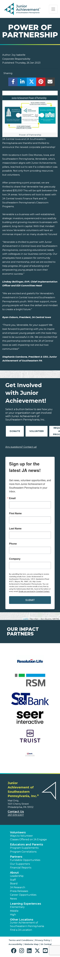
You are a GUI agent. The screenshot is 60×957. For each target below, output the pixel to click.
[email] (50, 82)
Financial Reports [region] (20, 867)
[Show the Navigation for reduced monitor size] (53, 9)
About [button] (14, 872)
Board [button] (14, 883)
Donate (15, 431)
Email (12, 498)
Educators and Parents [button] (26, 844)
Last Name (15, 528)
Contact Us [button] (16, 811)
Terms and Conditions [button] (21, 940)
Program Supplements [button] (24, 847)
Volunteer (36, 431)
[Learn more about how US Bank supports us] (30, 756)
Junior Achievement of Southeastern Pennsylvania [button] (27, 924)
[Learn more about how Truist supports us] (30, 738)
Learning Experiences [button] (25, 903)
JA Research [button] (17, 887)
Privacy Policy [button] (42, 940)
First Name (15, 513)
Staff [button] (13, 879)
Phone (13, 543)
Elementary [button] (17, 907)
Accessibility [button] (15, 944)
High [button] (13, 914)
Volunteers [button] (18, 832)
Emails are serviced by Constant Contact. (34, 591)
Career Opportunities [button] (23, 894)
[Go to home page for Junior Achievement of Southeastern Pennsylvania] (22, 9)
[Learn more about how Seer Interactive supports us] (30, 719)
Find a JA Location (21, 929)
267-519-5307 (16, 814)
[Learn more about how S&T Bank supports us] (30, 700)
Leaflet (25, 618)
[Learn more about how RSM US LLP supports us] (30, 682)
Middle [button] (14, 910)
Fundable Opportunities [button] (25, 860)
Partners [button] (16, 856)
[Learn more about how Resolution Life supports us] (30, 663)
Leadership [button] (17, 875)
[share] (13, 82)
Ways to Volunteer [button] (21, 835)
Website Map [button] (31, 944)
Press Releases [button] (19, 891)
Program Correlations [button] (23, 851)
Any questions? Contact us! (21, 446)
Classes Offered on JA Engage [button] (28, 839)
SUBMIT (30, 600)
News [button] (13, 898)
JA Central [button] (46, 944)
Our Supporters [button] (20, 863)
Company (14, 559)
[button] (14, 950)
